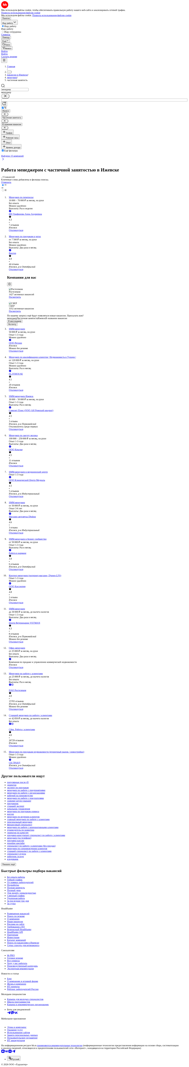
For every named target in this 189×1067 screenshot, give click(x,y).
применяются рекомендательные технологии (59, 1045)
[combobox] (14, 89)
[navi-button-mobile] (4, 60)
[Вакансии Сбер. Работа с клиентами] (97, 727)
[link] (6, 44)
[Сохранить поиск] (4, 104)
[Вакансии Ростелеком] (97, 687)
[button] (4, 51)
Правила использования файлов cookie (51, 15)
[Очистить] (5, 96)
